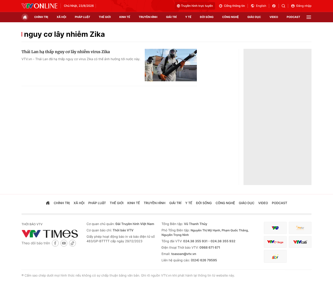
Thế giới (105, 17)
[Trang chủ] (25, 17)
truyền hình (148, 17)
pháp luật (82, 17)
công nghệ (230, 17)
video (274, 17)
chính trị (41, 17)
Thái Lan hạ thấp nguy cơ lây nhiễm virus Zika (66, 51)
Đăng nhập (303, 6)
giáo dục (254, 17)
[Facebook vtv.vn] (275, 6)
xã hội (61, 17)
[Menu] (308, 17)
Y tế (188, 17)
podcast (293, 17)
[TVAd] (300, 228)
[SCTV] (275, 256)
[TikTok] (72, 243)
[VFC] (275, 228)
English (261, 6)
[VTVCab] (300, 242)
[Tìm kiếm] (285, 6)
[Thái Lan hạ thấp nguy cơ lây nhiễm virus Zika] (171, 65)
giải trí (171, 17)
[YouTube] (63, 243)
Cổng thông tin (234, 6)
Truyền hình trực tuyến (197, 6)
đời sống (207, 17)
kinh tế (124, 17)
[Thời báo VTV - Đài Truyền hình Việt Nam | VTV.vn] (39, 5)
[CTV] (275, 242)
